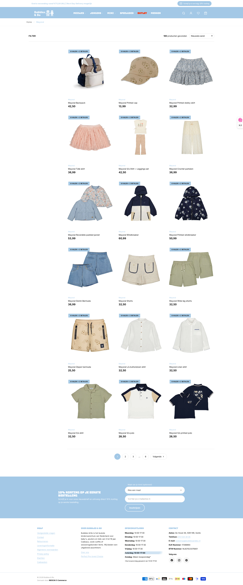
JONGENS (95, 13)
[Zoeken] (184, 13)
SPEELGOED (127, 13)
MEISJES (78, 13)
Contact (40, 537)
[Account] (191, 13)
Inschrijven (134, 508)
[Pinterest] (186, 560)
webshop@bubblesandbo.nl (188, 541)
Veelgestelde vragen (46, 533)
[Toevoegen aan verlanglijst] (109, 52)
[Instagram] (179, 560)
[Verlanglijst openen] (198, 13)
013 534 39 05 (184, 537)
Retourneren (42, 541)
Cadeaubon (42, 562)
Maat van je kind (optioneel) (140, 484)
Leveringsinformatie (45, 545)
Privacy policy (43, 554)
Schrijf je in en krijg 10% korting (196, 4)
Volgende (157, 456)
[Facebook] (172, 560)
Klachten (41, 558)
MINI (110, 13)
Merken (156, 13)
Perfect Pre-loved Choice (92, 556)
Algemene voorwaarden (47, 549)
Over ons (85, 552)
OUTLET (142, 13)
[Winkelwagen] (205, 13)
